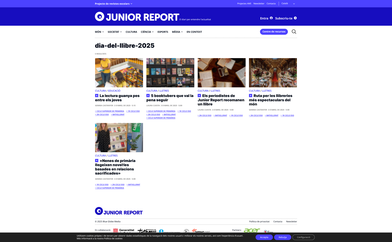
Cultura (100, 90)
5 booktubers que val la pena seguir (170, 98)
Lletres (164, 90)
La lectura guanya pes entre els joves (117, 98)
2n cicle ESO (103, 114)
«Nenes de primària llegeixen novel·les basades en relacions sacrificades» (115, 167)
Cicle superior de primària (110, 111)
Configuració (303, 237)
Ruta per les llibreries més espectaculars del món (270, 100)
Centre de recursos (273, 31)
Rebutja (283, 237)
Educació (114, 90)
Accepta (264, 237)
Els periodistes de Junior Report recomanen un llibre (221, 100)
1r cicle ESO (134, 111)
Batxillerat (118, 114)
